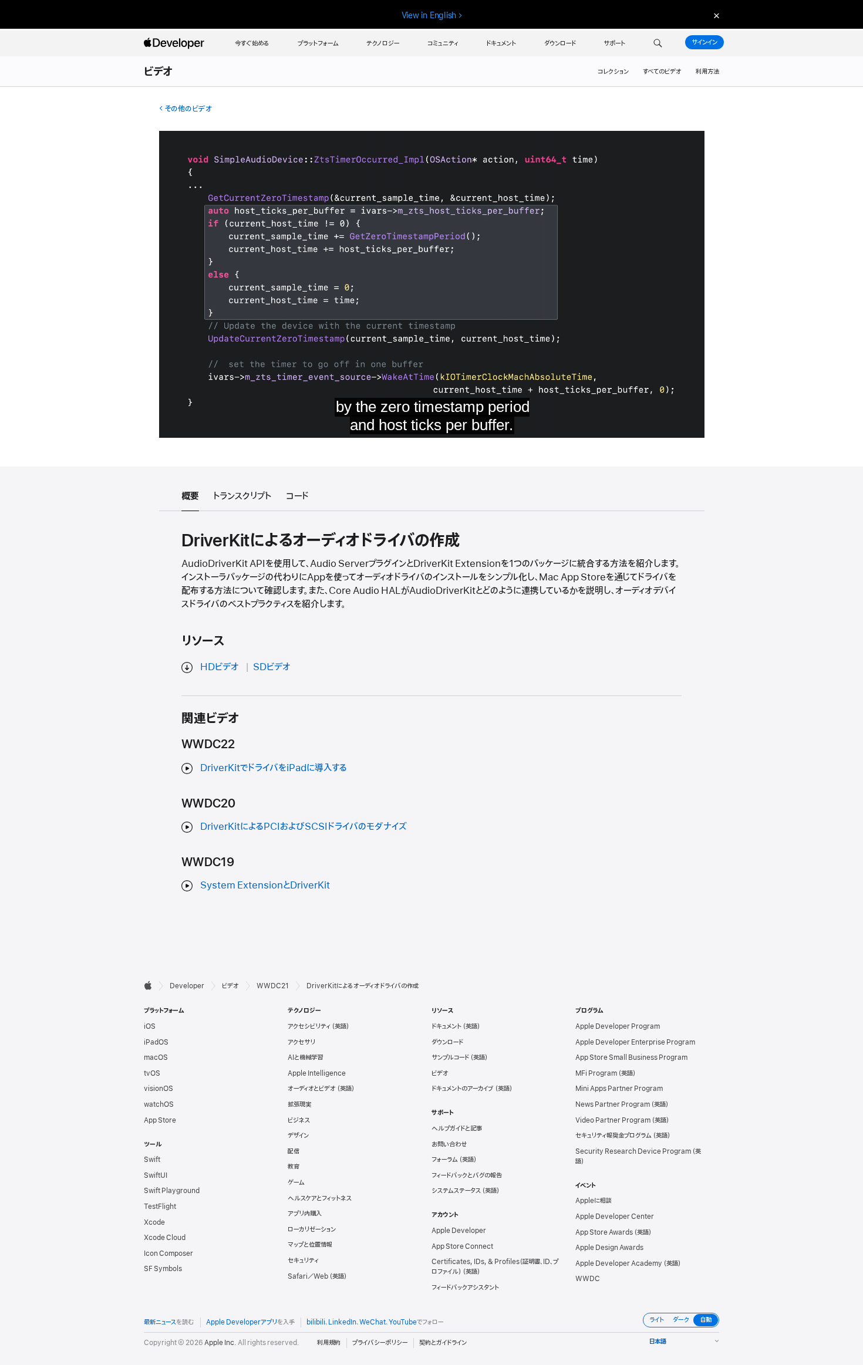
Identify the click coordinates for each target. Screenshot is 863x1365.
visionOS (158, 1088)
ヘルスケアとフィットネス (320, 1198)
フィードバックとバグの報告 (467, 1175)
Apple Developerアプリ (241, 1322)
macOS (156, 1057)
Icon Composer (168, 1253)
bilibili (315, 1322)
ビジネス (299, 1120)
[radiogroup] (681, 1320)
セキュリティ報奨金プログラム (613, 1135)
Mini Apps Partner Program (619, 1088)
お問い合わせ (449, 1144)
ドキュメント (446, 1026)
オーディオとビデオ (312, 1088)
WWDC (587, 1279)
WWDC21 (273, 986)
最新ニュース (160, 1322)
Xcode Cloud (165, 1238)
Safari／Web (308, 1276)
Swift (152, 1159)
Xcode (154, 1222)
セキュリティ (303, 1260)
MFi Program (596, 1073)
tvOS (152, 1073)
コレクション (613, 71)
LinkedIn (342, 1322)
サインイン (704, 42)
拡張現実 (299, 1104)
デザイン (298, 1135)
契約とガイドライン (443, 1343)
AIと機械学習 (305, 1057)
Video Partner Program (612, 1120)
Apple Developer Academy (618, 1263)
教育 (293, 1167)
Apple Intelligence (317, 1073)
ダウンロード (447, 1042)
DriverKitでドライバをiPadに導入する (273, 768)
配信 (293, 1151)
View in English (429, 15)
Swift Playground (172, 1191)
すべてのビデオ (662, 71)
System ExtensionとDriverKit (265, 885)
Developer (187, 986)
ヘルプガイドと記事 (457, 1128)
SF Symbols (163, 1269)
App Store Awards (604, 1232)
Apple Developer (459, 1231)
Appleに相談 (593, 1201)
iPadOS (156, 1042)
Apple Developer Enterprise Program (635, 1042)
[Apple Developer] (175, 43)
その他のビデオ (188, 109)
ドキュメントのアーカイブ (463, 1088)
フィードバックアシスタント (465, 1287)
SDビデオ (272, 667)
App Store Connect (462, 1246)
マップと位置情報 (310, 1245)
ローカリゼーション (312, 1229)
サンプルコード (450, 1057)
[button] (658, 43)
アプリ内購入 (305, 1213)
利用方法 (707, 71)
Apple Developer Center (614, 1216)
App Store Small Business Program (631, 1057)
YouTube (403, 1322)
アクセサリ (301, 1042)
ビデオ (159, 72)
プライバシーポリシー (379, 1343)
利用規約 (329, 1343)
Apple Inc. (220, 1343)
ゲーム (296, 1182)
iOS (150, 1026)
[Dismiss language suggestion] (715, 15)
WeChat (372, 1322)
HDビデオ (219, 667)
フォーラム (445, 1159)
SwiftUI (155, 1175)
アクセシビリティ (309, 1026)
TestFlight (160, 1206)
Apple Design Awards (609, 1248)
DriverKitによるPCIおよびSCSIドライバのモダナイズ (303, 827)
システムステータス (456, 1191)
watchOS (159, 1104)
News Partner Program (612, 1104)
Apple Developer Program (617, 1026)
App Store (160, 1120)
